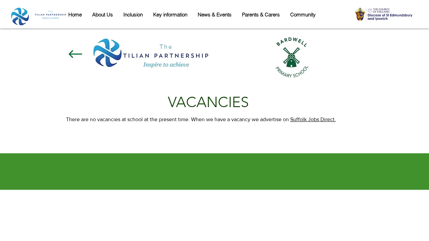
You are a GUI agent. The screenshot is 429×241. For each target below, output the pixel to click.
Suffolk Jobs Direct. (313, 119)
